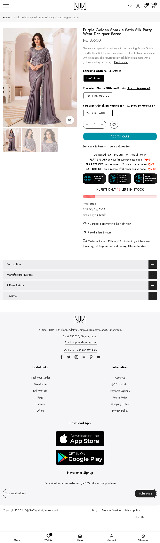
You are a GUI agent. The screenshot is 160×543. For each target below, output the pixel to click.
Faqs (40, 397)
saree (93, 204)
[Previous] (10, 78)
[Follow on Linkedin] (83, 357)
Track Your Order (40, 378)
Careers (40, 404)
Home (6, 17)
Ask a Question (120, 146)
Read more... (121, 62)
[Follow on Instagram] (76, 357)
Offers (40, 411)
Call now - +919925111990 (80, 350)
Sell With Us (40, 391)
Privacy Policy (120, 411)
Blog (95, 510)
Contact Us (138, 517)
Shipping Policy (120, 404)
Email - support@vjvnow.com (81, 342)
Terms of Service (111, 510)
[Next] (70, 78)
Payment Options (120, 391)
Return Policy (120, 397)
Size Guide (40, 384)
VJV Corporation (120, 384)
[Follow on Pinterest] (91, 357)
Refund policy (132, 510)
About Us (120, 378)
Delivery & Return (94, 146)
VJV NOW (31, 510)
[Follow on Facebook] (61, 357)
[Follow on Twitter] (69, 357)
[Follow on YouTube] (98, 357)
